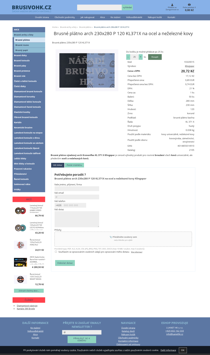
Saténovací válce (22, 184)
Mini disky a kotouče (24, 163)
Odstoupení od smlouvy (128, 344)
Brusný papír (21, 50)
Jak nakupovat (87, 17)
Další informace (168, 350)
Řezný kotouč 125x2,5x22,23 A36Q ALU (35, 242)
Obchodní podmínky (65, 17)
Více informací (136, 252)
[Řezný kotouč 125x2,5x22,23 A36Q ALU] (20, 245)
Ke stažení (115, 17)
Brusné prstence (22, 70)
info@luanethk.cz (174, 334)
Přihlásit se (172, 7)
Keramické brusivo (23, 127)
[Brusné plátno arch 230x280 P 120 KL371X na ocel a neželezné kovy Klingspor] (87, 70)
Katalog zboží (128, 331)
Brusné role (19, 76)
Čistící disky (20, 86)
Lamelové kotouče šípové (26, 148)
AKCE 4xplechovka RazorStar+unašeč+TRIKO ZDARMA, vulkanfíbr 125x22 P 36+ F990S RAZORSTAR (37, 260)
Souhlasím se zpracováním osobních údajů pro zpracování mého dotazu (93, 251)
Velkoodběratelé (134, 17)
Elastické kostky (22, 112)
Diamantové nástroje (27, 305)
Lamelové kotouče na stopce (28, 132)
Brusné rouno (22, 45)
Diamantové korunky (24, 96)
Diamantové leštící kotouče (27, 101)
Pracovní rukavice (23, 168)
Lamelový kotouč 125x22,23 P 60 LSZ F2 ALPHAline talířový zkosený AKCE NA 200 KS (37, 225)
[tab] (57, 165)
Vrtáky (17, 189)
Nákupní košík (155, 17)
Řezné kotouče (21, 179)
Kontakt (171, 17)
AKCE (16, 29)
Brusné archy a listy (23, 34)
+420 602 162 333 (174, 330)
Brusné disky (20, 55)
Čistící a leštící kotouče (25, 81)
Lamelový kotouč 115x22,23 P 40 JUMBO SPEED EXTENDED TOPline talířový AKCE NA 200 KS (36, 208)
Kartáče (17, 122)
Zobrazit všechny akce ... (29, 290)
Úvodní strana (42, 17)
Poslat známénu (74, 165)
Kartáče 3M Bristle (26, 308)
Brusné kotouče (22, 60)
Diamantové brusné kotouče (28, 91)
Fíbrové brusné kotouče (26, 117)
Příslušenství (20, 174)
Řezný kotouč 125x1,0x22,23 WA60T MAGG (35, 276)
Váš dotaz (57, 165)
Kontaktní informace (128, 341)
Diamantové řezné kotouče (27, 107)
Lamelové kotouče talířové (27, 153)
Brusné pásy (20, 65)
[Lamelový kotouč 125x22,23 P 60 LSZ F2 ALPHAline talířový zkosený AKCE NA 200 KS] (20, 228)
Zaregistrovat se (172, 9)
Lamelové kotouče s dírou (27, 137)
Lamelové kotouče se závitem (28, 143)
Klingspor (189, 66)
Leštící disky (20, 158)
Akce (102, 17)
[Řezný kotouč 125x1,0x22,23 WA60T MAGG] (20, 279)
